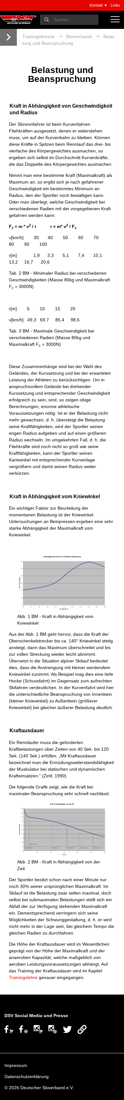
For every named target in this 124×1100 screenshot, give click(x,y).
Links (115, 5)
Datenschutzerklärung (26, 1076)
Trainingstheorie (38, 36)
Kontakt (96, 5)
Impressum (15, 1065)
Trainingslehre (23, 977)
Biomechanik (79, 36)
